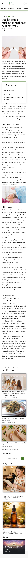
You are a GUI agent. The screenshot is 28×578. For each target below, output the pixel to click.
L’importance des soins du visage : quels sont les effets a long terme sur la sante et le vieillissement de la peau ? (14, 393)
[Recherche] (21, 3)
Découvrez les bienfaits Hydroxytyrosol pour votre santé (12, 533)
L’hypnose (7, 94)
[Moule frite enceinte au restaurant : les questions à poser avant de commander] (14, 479)
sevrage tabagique (18, 242)
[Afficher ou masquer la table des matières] (20, 85)
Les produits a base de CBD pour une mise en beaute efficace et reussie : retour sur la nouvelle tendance (14, 445)
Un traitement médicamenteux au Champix (13, 98)
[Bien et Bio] (11, 3)
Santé (3, 422)
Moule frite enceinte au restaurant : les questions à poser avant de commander (13, 497)
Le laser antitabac (9, 90)
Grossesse (5, 493)
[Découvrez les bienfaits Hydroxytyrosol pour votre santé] (14, 515)
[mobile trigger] (3, 3)
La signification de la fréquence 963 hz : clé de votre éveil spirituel (14, 547)
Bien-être (5, 398)
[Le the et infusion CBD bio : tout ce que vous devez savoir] (14, 408)
